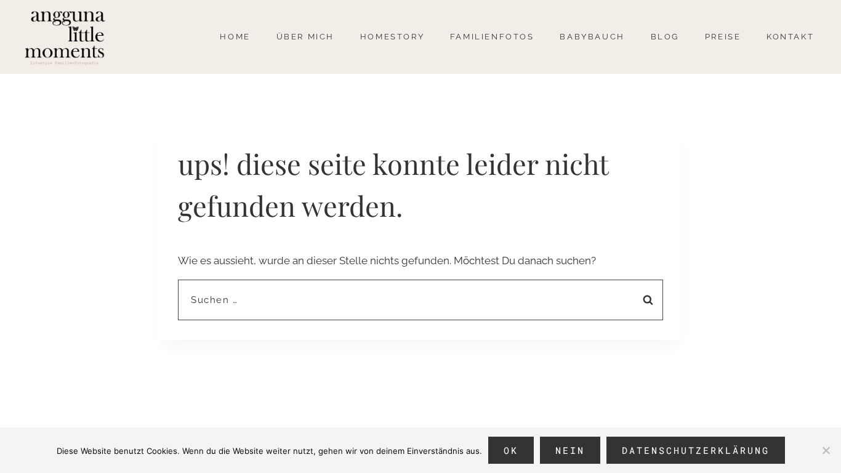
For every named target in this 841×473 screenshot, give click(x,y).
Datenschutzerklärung (696, 450)
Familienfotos (492, 36)
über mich (305, 36)
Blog (665, 36)
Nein (570, 450)
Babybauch (592, 36)
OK (511, 450)
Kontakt (790, 36)
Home (235, 36)
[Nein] (825, 450)
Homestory (392, 36)
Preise (723, 36)
